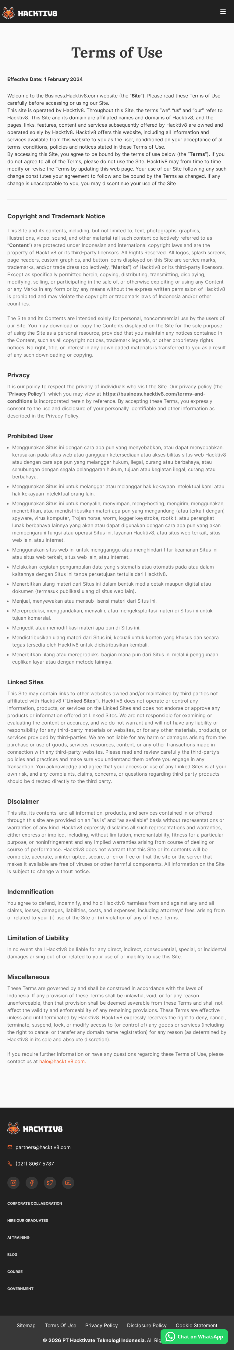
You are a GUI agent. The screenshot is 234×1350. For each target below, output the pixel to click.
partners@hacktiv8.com (43, 1147)
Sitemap (26, 1325)
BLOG (12, 1254)
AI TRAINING (18, 1237)
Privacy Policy (101, 1325)
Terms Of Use (60, 1325)
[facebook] (35, 1183)
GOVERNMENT (20, 1288)
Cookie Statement (197, 1325)
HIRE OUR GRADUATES (27, 1220)
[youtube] (68, 1183)
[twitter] (53, 1183)
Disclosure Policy (147, 1325)
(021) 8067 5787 (35, 1164)
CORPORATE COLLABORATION (34, 1203)
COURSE (15, 1271)
